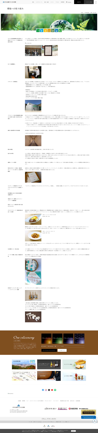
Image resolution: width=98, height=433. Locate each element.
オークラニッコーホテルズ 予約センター (48, 421)
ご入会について (62, 350)
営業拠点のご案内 (58, 421)
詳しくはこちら (28, 43)
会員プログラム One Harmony (37, 421)
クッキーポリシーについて (28, 431)
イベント (52, 2)
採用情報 (62, 2)
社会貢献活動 (87, 12)
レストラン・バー (39, 2)
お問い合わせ (72, 400)
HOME (82, 12)
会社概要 (19, 400)
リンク (27, 400)
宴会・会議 (46, 2)
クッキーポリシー (56, 400)
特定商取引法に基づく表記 (64, 400)
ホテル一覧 (30, 421)
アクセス (57, 2)
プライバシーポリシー (48, 400)
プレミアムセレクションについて (49, 350)
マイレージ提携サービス (66, 421)
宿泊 (33, 2)
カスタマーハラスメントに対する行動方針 (36, 400)
